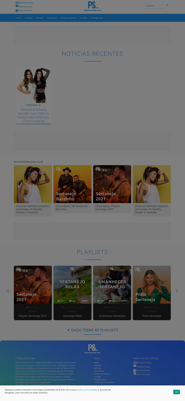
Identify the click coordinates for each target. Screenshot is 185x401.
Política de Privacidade (87, 390)
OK (176, 392)
